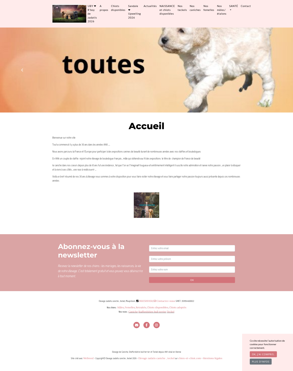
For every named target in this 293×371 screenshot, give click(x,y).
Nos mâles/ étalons (222, 9)
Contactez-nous (165, 301)
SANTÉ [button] (233, 5)
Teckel (170, 311)
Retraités (141, 307)
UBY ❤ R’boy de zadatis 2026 (92, 13)
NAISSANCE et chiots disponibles (167, 9)
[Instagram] (156, 324)
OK (192, 280)
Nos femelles (208, 7)
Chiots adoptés (177, 307)
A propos (104, 7)
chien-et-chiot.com (190, 358)
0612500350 (146, 301)
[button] (22, 70)
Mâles (120, 307)
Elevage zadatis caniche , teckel (156, 358)
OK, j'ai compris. (263, 354)
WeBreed (88, 358)
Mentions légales (212, 358)
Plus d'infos (260, 361)
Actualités (150, 5)
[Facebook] (146, 324)
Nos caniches (195, 7)
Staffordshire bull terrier (152, 311)
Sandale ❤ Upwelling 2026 (134, 11)
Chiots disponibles (118, 7)
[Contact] (136, 324)
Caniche (133, 311)
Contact (246, 5)
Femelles (130, 307)
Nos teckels (182, 7)
